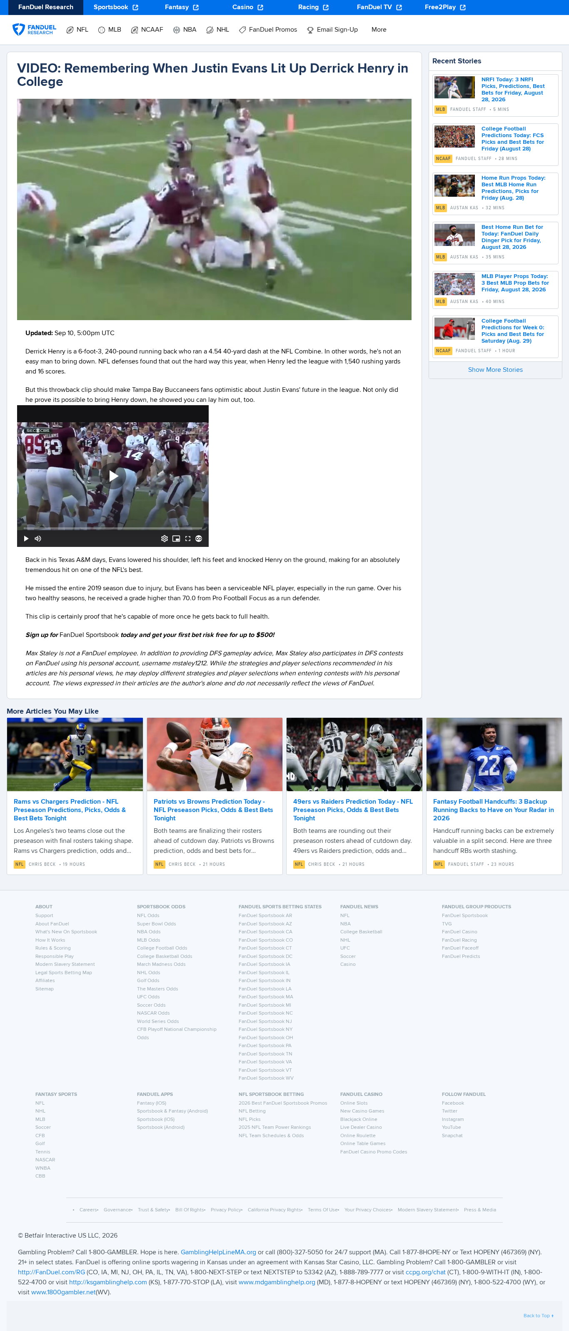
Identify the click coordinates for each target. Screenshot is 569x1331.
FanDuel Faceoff (460, 948)
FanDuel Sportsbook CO (266, 940)
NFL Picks (250, 1119)
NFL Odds (148, 915)
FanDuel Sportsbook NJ (265, 1021)
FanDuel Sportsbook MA (266, 997)
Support (44, 915)
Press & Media (480, 1210)
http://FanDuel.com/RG (52, 1272)
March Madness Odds (161, 964)
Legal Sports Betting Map (63, 972)
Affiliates (45, 980)
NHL (345, 940)
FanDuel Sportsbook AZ (265, 924)
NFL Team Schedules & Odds (271, 1135)
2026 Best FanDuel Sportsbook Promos (283, 1103)
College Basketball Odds (164, 956)
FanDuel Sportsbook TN (265, 1054)
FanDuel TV (374, 7)
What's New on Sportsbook (66, 932)
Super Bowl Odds (156, 924)
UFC (345, 948)
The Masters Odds (157, 989)
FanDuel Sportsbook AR (265, 915)
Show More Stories (495, 370)
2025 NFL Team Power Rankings (275, 1127)
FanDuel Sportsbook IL (264, 972)
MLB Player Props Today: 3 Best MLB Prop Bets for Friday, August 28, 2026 (515, 283)
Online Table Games (363, 1143)
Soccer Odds (151, 1005)
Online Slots (354, 1103)
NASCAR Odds (153, 1013)
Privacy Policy (226, 1210)
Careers (88, 1210)
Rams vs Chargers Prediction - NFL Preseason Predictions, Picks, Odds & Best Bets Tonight (70, 810)
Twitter (449, 1111)
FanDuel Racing (459, 940)
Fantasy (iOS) (151, 1103)
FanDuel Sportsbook (465, 915)
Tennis (42, 1152)
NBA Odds (149, 932)
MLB (440, 109)
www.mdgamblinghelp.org (277, 1282)
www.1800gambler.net (63, 1292)
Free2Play (440, 7)
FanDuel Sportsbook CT (265, 948)
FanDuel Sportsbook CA (265, 932)
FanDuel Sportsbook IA (264, 964)
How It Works (50, 940)
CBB (40, 1176)
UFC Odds (148, 997)
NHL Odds (148, 972)
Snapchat (452, 1135)
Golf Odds (148, 980)
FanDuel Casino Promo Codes (373, 1152)
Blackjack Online (358, 1119)
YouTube (451, 1127)
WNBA (42, 1168)
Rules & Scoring (53, 948)
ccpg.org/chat (426, 1272)
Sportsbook (111, 7)
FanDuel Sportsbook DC (265, 956)
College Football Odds (162, 948)
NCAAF (443, 158)
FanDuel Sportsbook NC (266, 1013)
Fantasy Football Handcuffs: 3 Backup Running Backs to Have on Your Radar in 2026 (493, 810)
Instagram (453, 1119)
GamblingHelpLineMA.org (219, 1252)
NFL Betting (252, 1111)
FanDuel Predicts (461, 956)
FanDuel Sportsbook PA (265, 1045)
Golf (40, 1143)
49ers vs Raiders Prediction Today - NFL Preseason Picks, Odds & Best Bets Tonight (353, 810)
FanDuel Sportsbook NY (266, 1029)
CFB (40, 1135)
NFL (19, 864)
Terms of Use (323, 1210)
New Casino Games (362, 1111)
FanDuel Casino (459, 932)
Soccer (348, 956)
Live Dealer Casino (361, 1127)
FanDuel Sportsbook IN (265, 980)
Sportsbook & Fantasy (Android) (172, 1111)
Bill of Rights (189, 1210)
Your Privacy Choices (367, 1210)
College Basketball (361, 932)
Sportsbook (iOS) (156, 1119)
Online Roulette (358, 1135)
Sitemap (44, 989)
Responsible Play (54, 956)
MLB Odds (148, 940)
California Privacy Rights (274, 1210)
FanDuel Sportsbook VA (265, 1062)
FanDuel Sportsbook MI (265, 1005)
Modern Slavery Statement (65, 964)
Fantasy (177, 7)
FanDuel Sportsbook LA (265, 989)
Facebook (453, 1103)
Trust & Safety (153, 1210)
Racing (308, 7)
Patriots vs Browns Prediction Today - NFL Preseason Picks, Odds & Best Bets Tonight (213, 810)
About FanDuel (52, 924)
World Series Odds (158, 1021)
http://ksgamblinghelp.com (108, 1282)
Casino (242, 7)
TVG (447, 924)
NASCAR (45, 1160)
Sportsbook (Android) (161, 1127)
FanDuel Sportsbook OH (266, 1037)
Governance (117, 1210)
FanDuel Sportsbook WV (266, 1078)
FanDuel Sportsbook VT (265, 1070)
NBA (345, 924)
